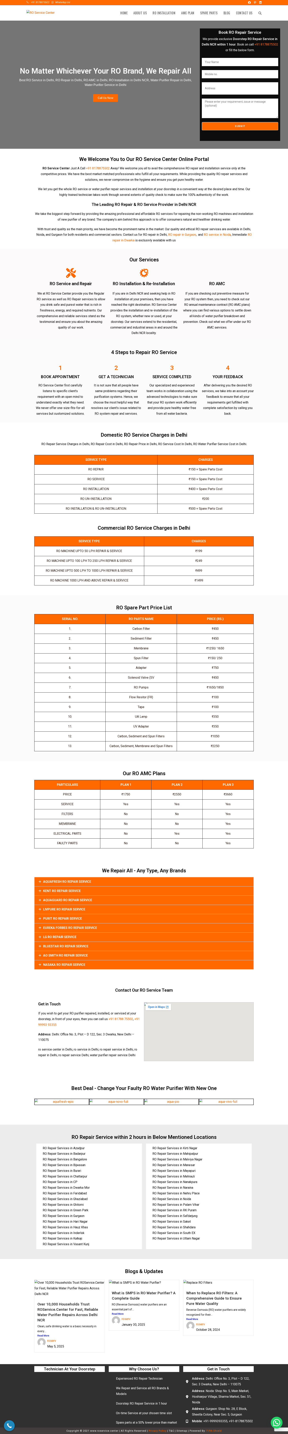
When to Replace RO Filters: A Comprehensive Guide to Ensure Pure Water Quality (214, 1298)
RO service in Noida (217, 234)
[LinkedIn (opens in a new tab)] (259, 3)
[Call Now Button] (9, 1425)
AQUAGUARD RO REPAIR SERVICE (67, 900)
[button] (144, 881)
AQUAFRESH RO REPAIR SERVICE (67, 882)
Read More (43, 1335)
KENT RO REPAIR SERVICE (62, 891)
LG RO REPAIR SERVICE (59, 937)
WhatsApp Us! (62, 2)
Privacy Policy (158, 1430)
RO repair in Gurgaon (182, 234)
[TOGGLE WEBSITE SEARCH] (259, 13)
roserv (51, 1341)
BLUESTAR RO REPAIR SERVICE (65, 946)
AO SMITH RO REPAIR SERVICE (65, 955)
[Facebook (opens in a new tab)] (249, 3)
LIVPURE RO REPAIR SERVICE (64, 909)
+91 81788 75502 (121, 1019)
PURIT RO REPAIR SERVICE (62, 918)
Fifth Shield (214, 1430)
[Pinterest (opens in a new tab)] (254, 3)
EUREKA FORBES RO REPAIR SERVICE (70, 928)
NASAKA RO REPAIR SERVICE (64, 965)
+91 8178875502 (40, 2)
